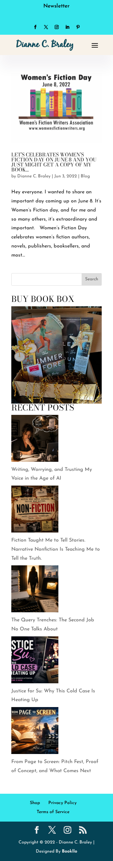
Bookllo (69, 851)
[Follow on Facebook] (35, 27)
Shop (35, 803)
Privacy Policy (62, 803)
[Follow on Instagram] (56, 27)
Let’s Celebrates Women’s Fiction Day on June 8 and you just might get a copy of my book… (54, 162)
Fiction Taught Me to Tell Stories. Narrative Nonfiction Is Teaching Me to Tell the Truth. (55, 549)
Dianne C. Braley (34, 176)
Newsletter (56, 6)
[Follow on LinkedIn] (67, 27)
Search (91, 279)
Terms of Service (53, 812)
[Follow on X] (46, 27)
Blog (85, 176)
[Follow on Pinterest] (78, 27)
